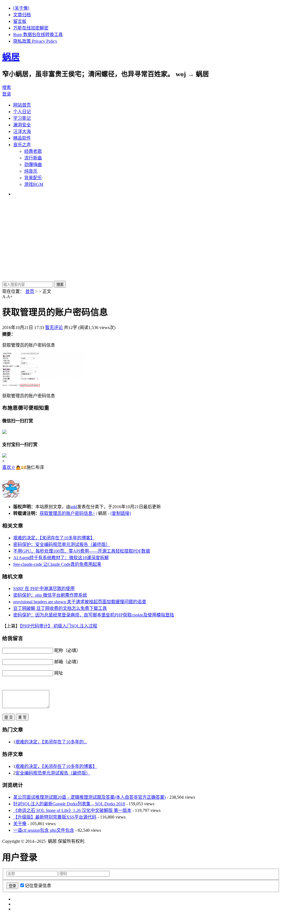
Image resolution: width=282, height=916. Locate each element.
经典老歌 (33, 151)
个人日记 (22, 111)
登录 (6, 94)
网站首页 (22, 105)
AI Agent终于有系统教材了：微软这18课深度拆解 (61, 557)
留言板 (19, 21)
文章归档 (22, 14)
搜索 (6, 87)
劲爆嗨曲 (33, 164)
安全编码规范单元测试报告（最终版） (52, 773)
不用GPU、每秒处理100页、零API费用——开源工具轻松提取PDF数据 (81, 551)
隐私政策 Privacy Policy (35, 41)
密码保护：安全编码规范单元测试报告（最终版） (61, 544)
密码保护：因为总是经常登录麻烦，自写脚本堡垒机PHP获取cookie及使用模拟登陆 (93, 615)
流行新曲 (33, 158)
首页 (29, 291)
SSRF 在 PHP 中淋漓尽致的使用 (44, 588)
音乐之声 (22, 144)
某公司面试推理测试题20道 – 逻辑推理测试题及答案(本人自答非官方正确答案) (89, 797)
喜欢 (8, 467)
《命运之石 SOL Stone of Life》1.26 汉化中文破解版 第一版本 (72, 810)
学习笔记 (22, 118)
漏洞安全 (22, 125)
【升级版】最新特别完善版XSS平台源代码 (54, 817)
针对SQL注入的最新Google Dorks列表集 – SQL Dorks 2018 (69, 803)
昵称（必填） (67, 650)
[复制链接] (120, 513)
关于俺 (19, 823)
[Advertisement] (141, 239)
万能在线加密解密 (30, 28)
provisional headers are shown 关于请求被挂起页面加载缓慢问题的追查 (79, 601)
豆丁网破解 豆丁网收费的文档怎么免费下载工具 (60, 608)
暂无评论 (54, 327)
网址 (58, 673)
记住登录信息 (38, 885)
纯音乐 (30, 171)
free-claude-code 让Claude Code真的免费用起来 (57, 564)
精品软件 (22, 138)
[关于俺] (21, 8)
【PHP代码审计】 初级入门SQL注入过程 (58, 626)
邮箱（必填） (67, 661)
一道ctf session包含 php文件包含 (43, 830)
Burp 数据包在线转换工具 (38, 34)
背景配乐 (33, 177)
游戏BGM (33, 184)
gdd (73, 506)
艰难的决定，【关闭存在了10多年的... (51, 742)
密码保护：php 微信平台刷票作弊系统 (50, 595)
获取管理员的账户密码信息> (67, 513)
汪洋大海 (22, 131)
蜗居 (11, 57)
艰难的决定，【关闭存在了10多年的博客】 (54, 538)
